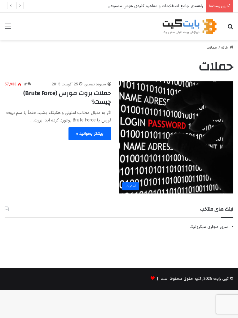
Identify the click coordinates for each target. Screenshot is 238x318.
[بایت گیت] (189, 26)
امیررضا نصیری (96, 84)
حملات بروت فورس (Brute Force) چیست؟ (67, 97)
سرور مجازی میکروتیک (208, 227)
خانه (225, 48)
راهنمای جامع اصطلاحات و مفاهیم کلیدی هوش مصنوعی (155, 6)
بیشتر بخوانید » (90, 133)
